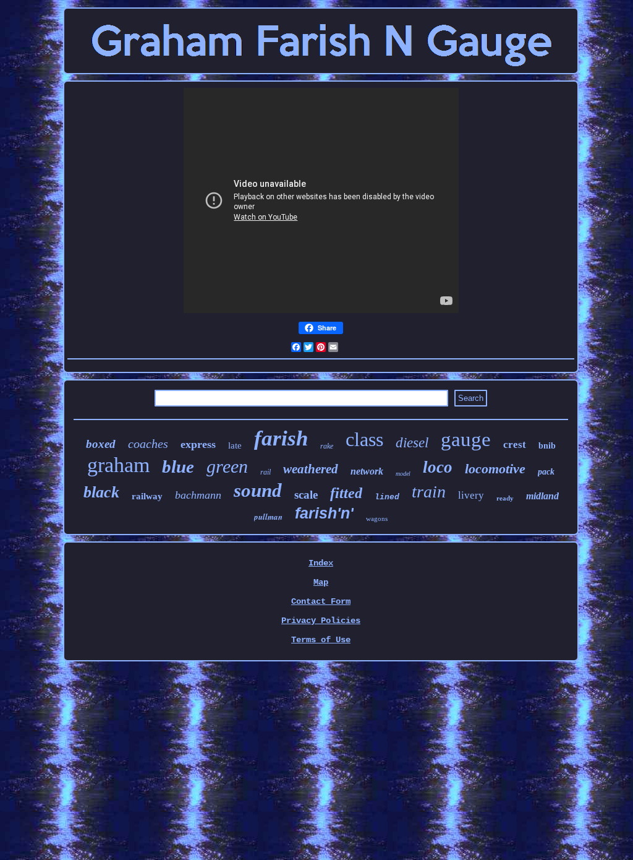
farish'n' (324, 513)
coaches (148, 443)
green (227, 466)
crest (514, 444)
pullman (268, 516)
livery (471, 495)
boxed (101, 443)
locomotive (495, 468)
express (198, 444)
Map (320, 582)
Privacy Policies (320, 621)
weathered (310, 469)
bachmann (198, 495)
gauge (466, 439)
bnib (547, 445)
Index (320, 563)
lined (387, 497)
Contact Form (320, 601)
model (403, 473)
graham (118, 465)
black (101, 492)
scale (306, 494)
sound (258, 490)
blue (178, 466)
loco (437, 467)
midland (542, 496)
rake (326, 446)
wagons (377, 518)
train (429, 491)
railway (147, 496)
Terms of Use (320, 640)
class (364, 439)
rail (265, 472)
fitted (346, 493)
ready (505, 498)
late (235, 445)
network (366, 471)
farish (281, 438)
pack (546, 471)
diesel (412, 442)
